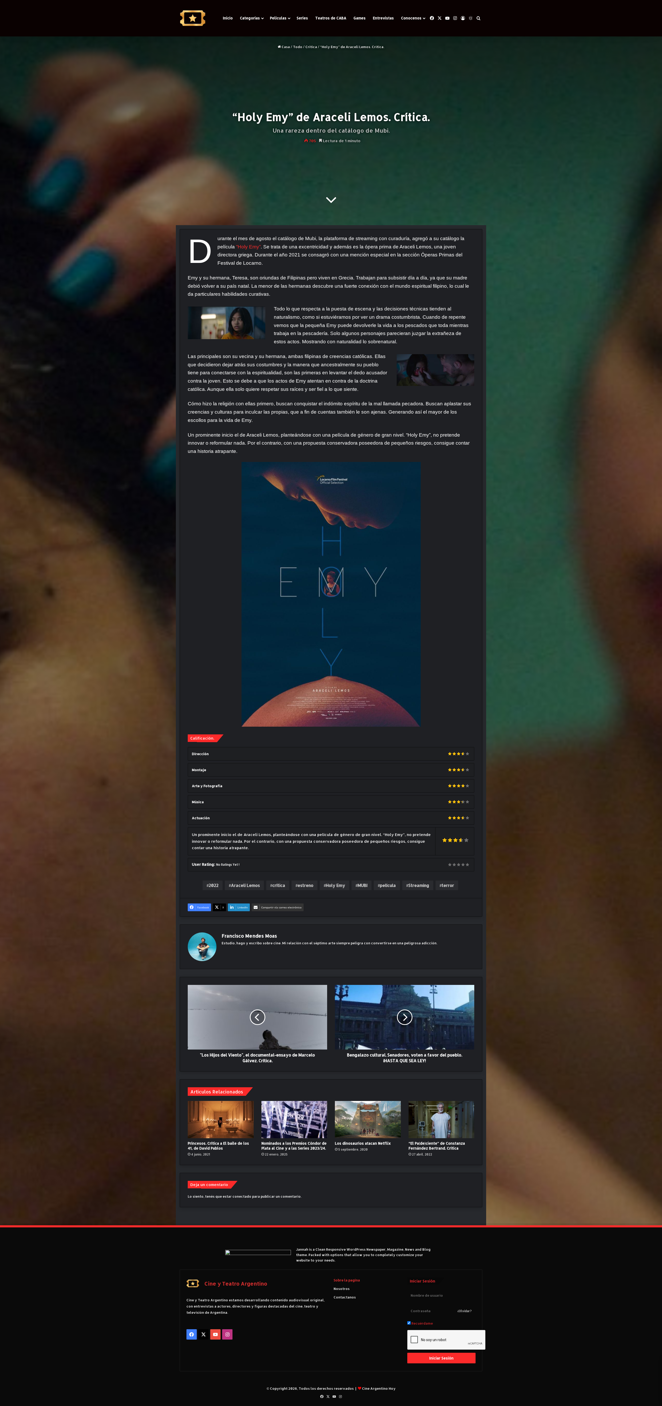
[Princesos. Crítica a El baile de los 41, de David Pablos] (221, 1119)
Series (302, 18)
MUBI (362, 885)
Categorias (250, 18)
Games (359, 18)
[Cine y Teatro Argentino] (193, 18)
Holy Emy (335, 885)
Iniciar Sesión (441, 1358)
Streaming (418, 885)
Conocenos (411, 18)
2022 (214, 885)
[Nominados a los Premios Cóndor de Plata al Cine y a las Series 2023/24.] (294, 1119)
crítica (278, 885)
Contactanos (345, 1297)
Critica (311, 47)
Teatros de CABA (330, 18)
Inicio (228, 18)
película (388, 885)
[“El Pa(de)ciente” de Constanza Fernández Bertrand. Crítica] (442, 1119)
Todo (297, 47)
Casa (285, 47)
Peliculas (278, 18)
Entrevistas (383, 18)
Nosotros (342, 1289)
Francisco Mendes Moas (249, 936)
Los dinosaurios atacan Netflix (363, 1143)
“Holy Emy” (248, 246)
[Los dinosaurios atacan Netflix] (368, 1119)
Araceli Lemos (245, 885)
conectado (241, 1196)
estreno (305, 885)
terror (448, 885)
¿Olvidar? (464, 1311)
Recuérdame (422, 1323)
